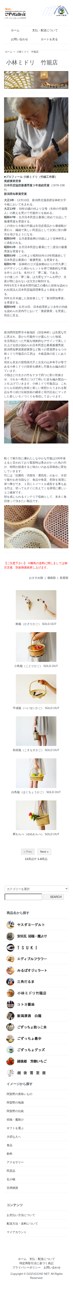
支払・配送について (45, 30)
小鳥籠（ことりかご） (28, 666)
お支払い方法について (21, 1215)
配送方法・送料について (22, 1223)
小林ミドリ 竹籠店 (28, 51)
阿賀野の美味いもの (19, 1094)
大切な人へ (14, 1136)
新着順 (64, 577)
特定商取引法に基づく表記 (36, 1263)
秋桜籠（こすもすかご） (28, 750)
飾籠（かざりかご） (28, 623)
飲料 (9, 1153)
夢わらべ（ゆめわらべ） (28, 834)
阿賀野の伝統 (15, 1111)
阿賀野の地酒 (15, 1102)
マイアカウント (17, 1232)
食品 (9, 1145)
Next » (44, 851)
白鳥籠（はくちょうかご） (28, 792)
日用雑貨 (12, 1187)
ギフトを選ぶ (15, 1128)
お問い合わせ (19, 39)
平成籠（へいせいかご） (28, 708)
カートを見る (49, 39)
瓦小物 (11, 1179)
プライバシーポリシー (26, 1267)
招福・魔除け (15, 1119)
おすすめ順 (36, 577)
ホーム (15, 30)
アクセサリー (15, 1162)
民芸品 (11, 1170)
